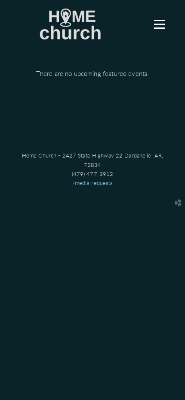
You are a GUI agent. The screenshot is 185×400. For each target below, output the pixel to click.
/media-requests (92, 183)
